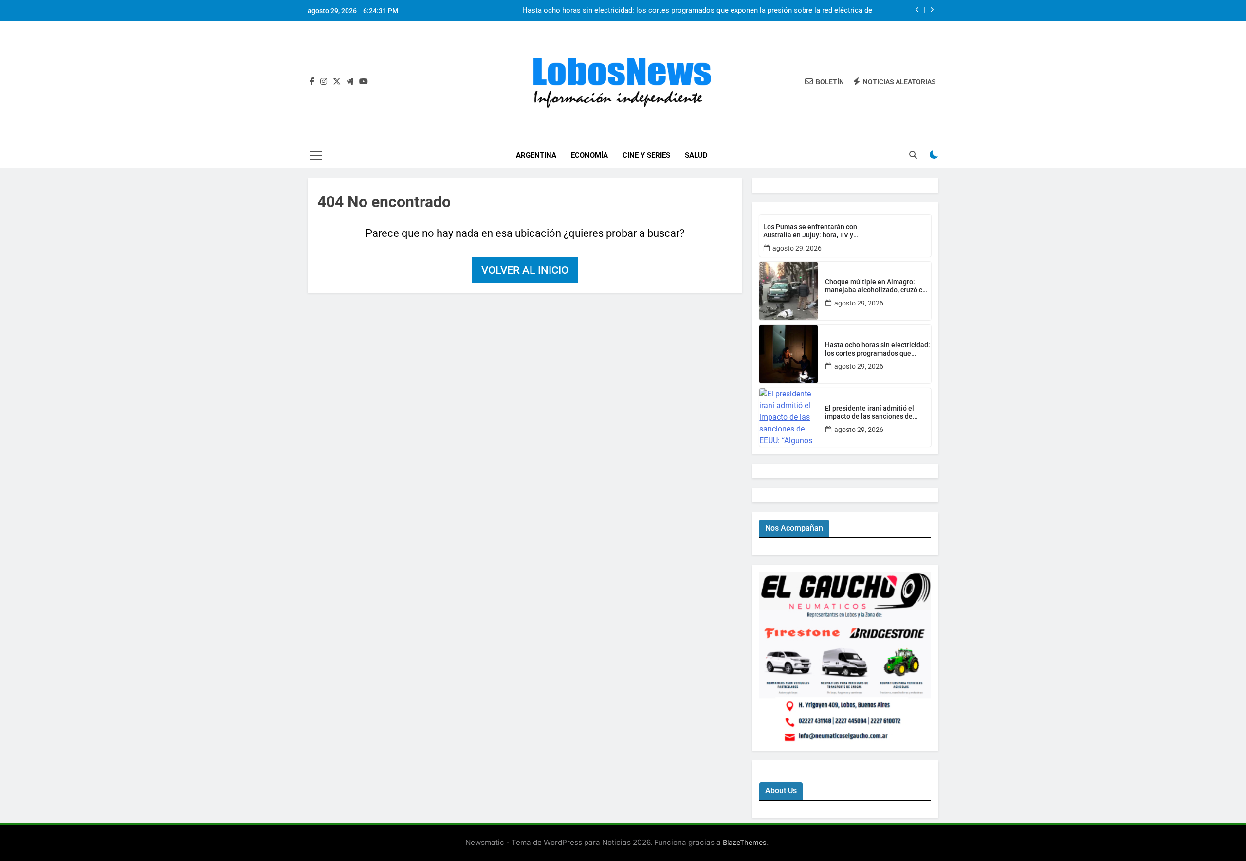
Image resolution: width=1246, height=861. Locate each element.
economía (589, 155)
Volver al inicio (524, 270)
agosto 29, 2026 (797, 248)
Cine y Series (646, 155)
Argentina (536, 155)
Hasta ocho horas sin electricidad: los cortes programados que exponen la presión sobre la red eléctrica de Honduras (697, 11)
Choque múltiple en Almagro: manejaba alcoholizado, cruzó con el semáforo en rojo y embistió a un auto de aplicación (877, 286)
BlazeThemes (745, 842)
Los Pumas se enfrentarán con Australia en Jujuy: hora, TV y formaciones (810, 231)
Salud (696, 155)
